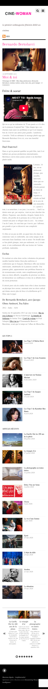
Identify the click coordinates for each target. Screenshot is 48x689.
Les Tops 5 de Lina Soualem (35, 358)
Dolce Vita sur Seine (32, 484)
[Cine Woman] (18, 18)
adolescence (27, 81)
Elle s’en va (14, 321)
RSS (8, 36)
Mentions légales (8, 677)
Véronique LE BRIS (8, 81)
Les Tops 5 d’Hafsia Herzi (34, 341)
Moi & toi (9, 77)
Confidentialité (20, 677)
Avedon (27, 569)
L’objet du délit (29, 552)
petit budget (36, 83)
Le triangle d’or (30, 451)
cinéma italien (15, 83)
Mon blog (19, 81)
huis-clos (28, 83)
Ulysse (26, 501)
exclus (23, 83)
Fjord (26, 535)
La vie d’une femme (31, 518)
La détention (28, 586)
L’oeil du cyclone (29, 318)
